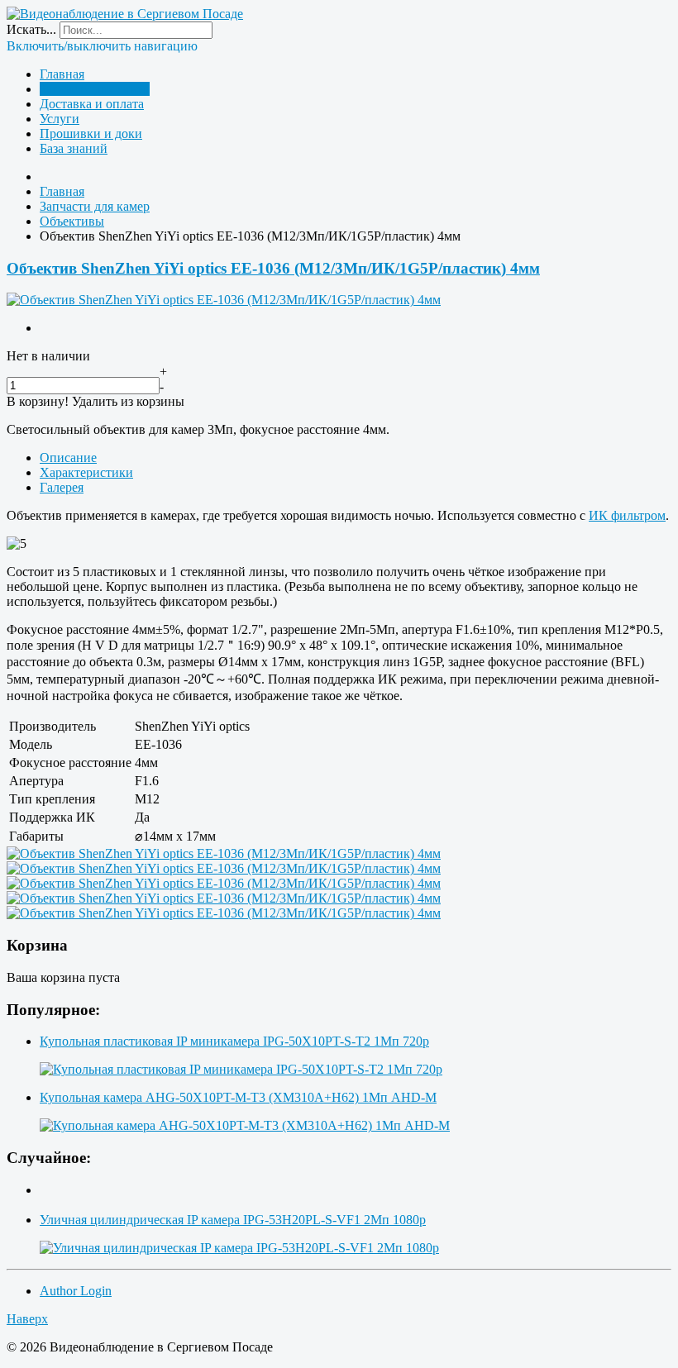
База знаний (73, 148)
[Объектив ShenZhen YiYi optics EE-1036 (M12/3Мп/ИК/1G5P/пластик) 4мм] (224, 300)
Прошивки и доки (91, 133)
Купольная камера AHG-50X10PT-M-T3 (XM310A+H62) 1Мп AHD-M (238, 1097)
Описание (68, 457)
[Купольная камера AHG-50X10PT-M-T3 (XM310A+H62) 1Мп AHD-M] (245, 1125)
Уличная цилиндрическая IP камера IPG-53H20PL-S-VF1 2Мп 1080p (233, 1220)
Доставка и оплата (92, 104)
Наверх (27, 1319)
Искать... (31, 29)
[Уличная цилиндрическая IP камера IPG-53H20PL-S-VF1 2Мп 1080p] (239, 1248)
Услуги (59, 119)
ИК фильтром (627, 515)
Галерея (62, 487)
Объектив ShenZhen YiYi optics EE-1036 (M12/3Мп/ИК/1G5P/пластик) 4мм (273, 268)
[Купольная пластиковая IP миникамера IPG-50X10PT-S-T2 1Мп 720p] (241, 1069)
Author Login (76, 1291)
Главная (62, 74)
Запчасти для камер (95, 89)
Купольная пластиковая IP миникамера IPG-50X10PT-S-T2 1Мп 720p (234, 1041)
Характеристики (86, 472)
